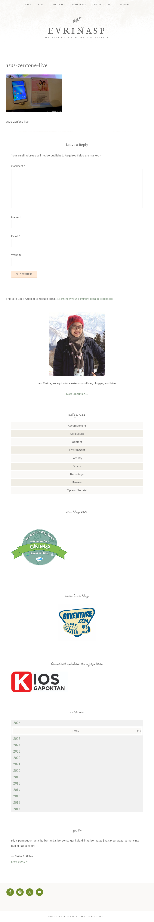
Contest (77, 441)
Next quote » (19, 861)
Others (77, 466)
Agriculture (77, 433)
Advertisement (77, 425)
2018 (16, 783)
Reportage (77, 474)
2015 (16, 803)
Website (16, 254)
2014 (16, 809)
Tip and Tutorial (77, 490)
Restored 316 (98, 916)
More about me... (77, 393)
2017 (16, 790)
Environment (77, 450)
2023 (16, 751)
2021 (16, 764)
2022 (16, 758)
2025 (16, 739)
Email (15, 236)
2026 (16, 723)
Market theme (78, 916)
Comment (18, 166)
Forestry (77, 458)
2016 (16, 796)
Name (16, 217)
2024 (16, 745)
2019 (16, 777)
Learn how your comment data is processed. (85, 298)
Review (77, 482)
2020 (16, 771)
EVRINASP (77, 31)
